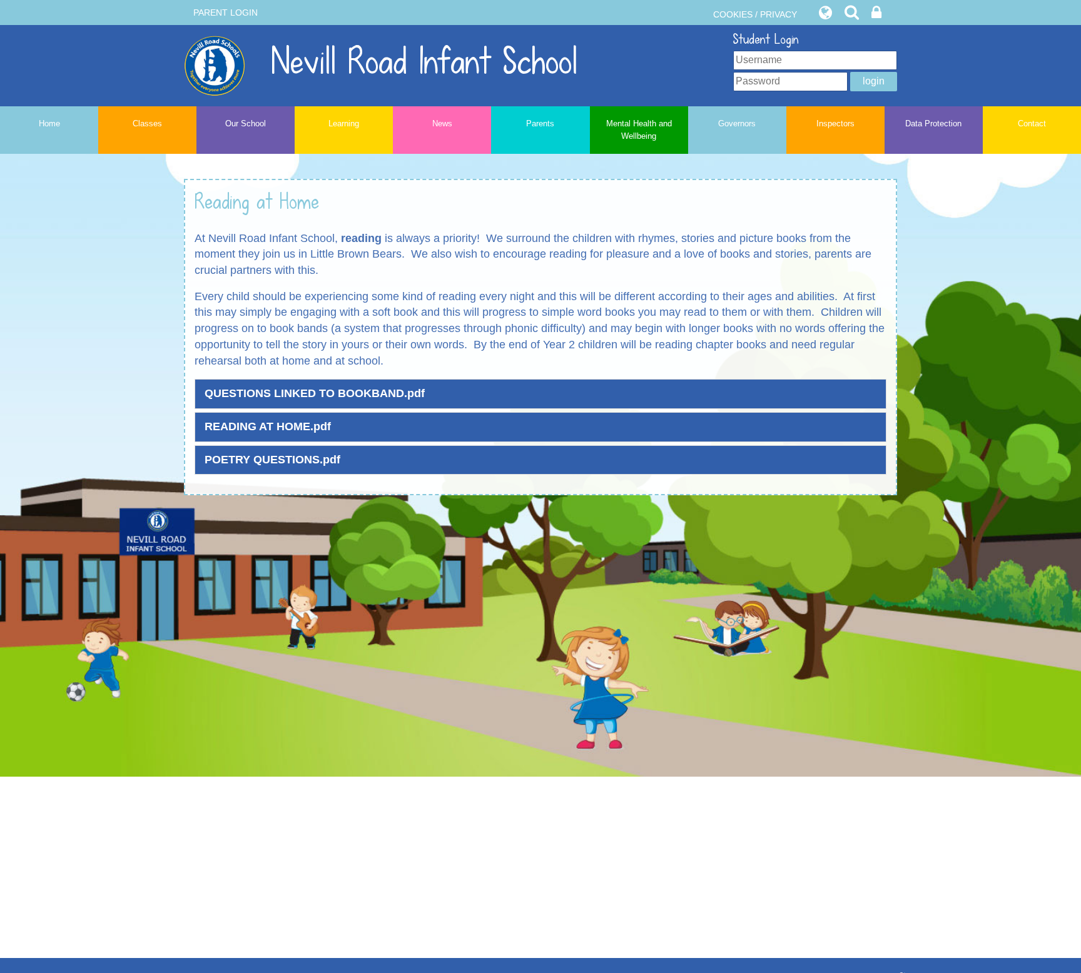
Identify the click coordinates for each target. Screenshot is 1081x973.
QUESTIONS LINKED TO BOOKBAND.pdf (315, 393)
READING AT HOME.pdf (268, 426)
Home (49, 123)
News (442, 123)
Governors (737, 123)
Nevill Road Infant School (418, 61)
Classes (147, 123)
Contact (1032, 123)
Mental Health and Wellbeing (639, 130)
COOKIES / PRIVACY (755, 14)
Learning (343, 123)
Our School (245, 123)
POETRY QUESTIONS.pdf (272, 459)
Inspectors (835, 123)
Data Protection (933, 123)
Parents (540, 123)
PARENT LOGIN (225, 13)
